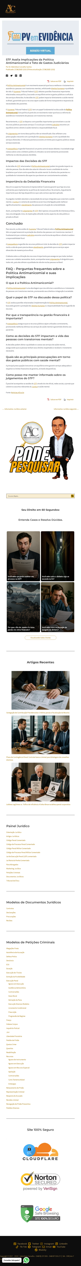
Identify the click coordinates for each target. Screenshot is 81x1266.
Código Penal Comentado (15, 840)
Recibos (9, 920)
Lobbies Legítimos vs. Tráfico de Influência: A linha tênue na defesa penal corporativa (38, 804)
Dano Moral (12, 996)
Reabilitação (11, 1052)
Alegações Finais (12, 948)
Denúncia (10, 960)
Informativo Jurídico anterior (14, 409)
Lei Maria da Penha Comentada (17, 860)
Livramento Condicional (17, 1008)
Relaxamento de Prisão (15, 1088)
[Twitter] (11, 75)
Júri (7, 1032)
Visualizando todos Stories (40, 638)
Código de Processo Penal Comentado (20, 844)
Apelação (11, 1072)
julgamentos (13, 133)
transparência (12, 149)
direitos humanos (57, 88)
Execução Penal (12, 981)
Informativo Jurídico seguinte (66, 409)
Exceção (9, 968)
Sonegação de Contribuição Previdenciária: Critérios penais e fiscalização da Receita (37, 713)
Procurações (11, 916)
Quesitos (9, 1048)
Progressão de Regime (16, 1016)
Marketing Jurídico (13, 868)
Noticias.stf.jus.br (17, 392)
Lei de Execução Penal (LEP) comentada (21, 856)
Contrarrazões (13, 992)
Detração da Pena (15, 1000)
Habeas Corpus (12, 1024)
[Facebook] (7, 75)
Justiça (34, 387)
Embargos (12, 1084)
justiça (15, 202)
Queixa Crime (11, 1044)
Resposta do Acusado (14, 1096)
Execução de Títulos (14, 973)
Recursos (9, 1056)
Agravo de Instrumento (17, 1059)
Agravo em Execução (16, 984)
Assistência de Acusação (15, 952)
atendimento (27, 205)
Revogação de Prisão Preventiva (18, 1104)
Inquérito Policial (13, 1028)
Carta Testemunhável (16, 1080)
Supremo (17, 91)
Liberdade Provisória (14, 1036)
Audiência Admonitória (17, 988)
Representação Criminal (15, 1092)
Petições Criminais (13, 872)
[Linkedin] (21, 75)
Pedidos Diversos (12, 1108)
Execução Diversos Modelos (18, 1004)
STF (36, 91)
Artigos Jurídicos (12, 836)
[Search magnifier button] (72, 495)
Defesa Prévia (11, 956)
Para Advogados (12, 864)
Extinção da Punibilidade (15, 977)
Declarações (11, 912)
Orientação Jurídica (13, 832)
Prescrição (12, 1012)
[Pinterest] (16, 75)
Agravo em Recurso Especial (19, 1068)
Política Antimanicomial (16, 85)
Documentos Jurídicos (15, 876)
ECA (7, 964)
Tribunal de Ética (12, 881)
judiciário (55, 125)
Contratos (10, 908)
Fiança (8, 1020)
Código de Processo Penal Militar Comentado (23, 852)
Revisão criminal (12, 1100)
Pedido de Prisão (12, 1040)
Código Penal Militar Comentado (18, 848)
